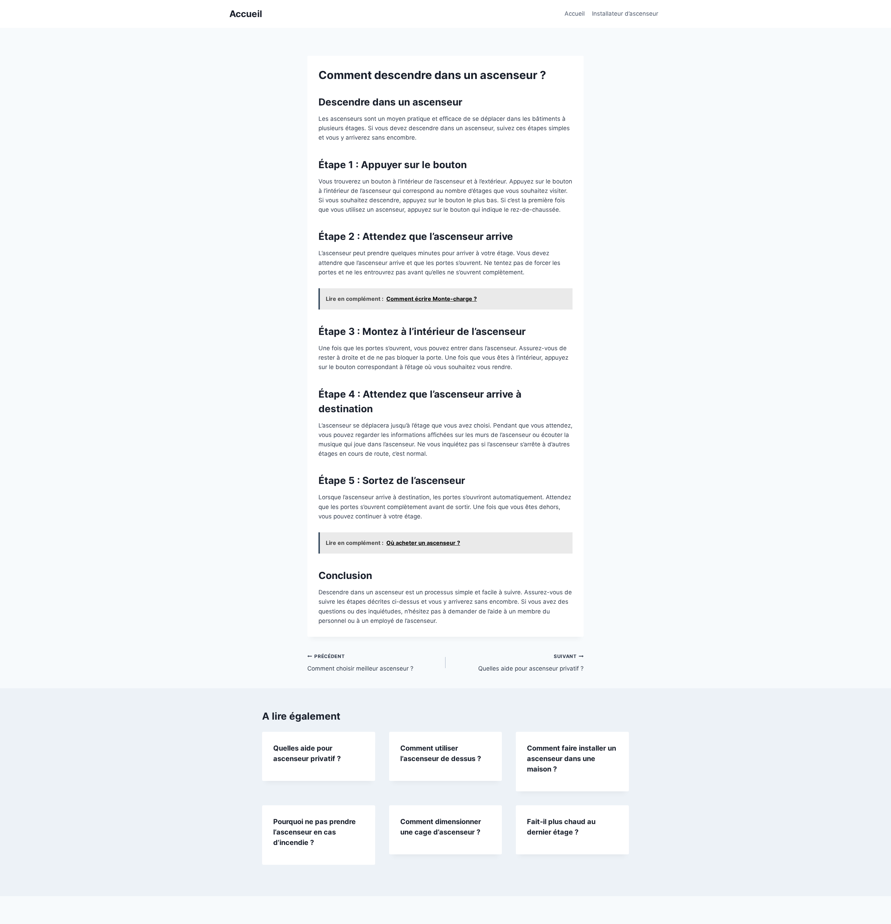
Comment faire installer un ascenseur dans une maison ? (571, 758)
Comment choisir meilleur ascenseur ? (360, 662)
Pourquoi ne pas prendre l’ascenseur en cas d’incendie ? (314, 832)
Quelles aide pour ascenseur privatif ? (531, 662)
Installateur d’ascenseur (625, 13)
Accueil (575, 13)
